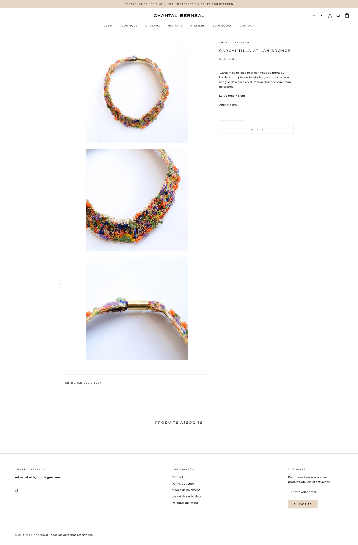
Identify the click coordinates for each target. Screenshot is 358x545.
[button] (317, 15)
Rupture (256, 129)
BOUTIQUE (130, 25)
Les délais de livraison (187, 496)
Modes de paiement (186, 490)
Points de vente (183, 483)
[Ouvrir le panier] (347, 15)
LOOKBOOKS (222, 25)
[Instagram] (16, 490)
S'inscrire (302, 504)
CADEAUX (152, 25)
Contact (177, 477)
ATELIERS (197, 25)
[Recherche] (338, 15)
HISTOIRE (175, 25)
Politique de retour (185, 503)
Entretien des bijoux (83, 382)
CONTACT (247, 25)
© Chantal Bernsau (31, 535)
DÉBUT (109, 25)
